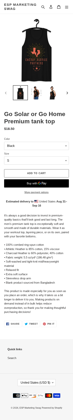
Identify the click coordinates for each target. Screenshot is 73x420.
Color (7, 139)
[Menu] (67, 7)
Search (11, 358)
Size (6, 153)
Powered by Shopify (52, 408)
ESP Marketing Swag (20, 7)
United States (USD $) (35, 382)
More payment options (37, 192)
